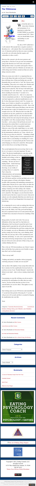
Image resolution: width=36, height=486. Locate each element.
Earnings (22, 482)
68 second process (18, 306)
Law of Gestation (27, 308)
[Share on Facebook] (11, 16)
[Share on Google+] (23, 16)
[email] (32, 16)
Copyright (27, 482)
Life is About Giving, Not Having (22, 337)
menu (33, 2)
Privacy (17, 482)
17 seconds (10, 306)
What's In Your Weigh (7, 386)
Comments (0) (30, 306)
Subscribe (6, 484)
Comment (5, 16)
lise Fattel (4, 333)
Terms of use (10, 469)
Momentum (12, 311)
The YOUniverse (9, 9)
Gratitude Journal (6, 378)
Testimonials (12, 484)
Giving (13, 308)
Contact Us (33, 482)
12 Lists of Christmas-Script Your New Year (12, 374)
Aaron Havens (5, 326)
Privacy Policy (19, 469)
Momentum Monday (19, 330)
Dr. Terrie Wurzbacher (10, 12)
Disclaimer (26, 469)
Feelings (9, 308)
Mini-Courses (17, 322)
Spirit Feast (5, 382)
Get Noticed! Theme (27, 481)
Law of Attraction (19, 308)
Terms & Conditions (11, 482)
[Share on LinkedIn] (19, 16)
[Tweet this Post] (15, 16)
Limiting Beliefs (5, 311)
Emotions (4, 308)
